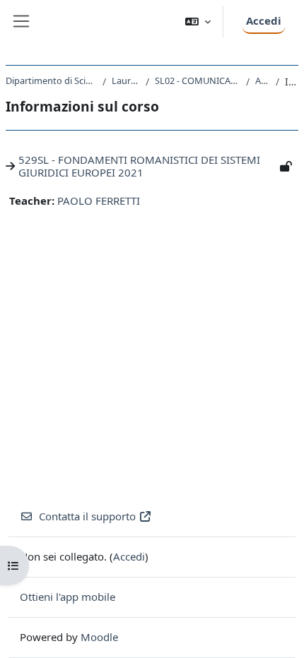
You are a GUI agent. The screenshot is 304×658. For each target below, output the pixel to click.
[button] (198, 21)
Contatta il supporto (87, 516)
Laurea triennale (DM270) (126, 80)
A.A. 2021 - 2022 (262, 80)
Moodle (99, 637)
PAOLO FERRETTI (98, 200)
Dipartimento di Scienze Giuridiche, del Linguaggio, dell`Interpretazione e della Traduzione (51, 80)
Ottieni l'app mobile (67, 597)
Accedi (263, 20)
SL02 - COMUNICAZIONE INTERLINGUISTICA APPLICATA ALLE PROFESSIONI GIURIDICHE (197, 80)
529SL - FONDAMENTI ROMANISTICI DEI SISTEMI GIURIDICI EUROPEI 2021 (139, 165)
